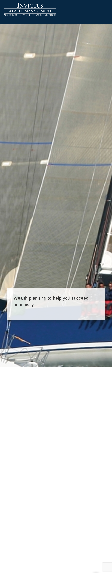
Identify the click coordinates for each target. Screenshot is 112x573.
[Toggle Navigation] (106, 12)
